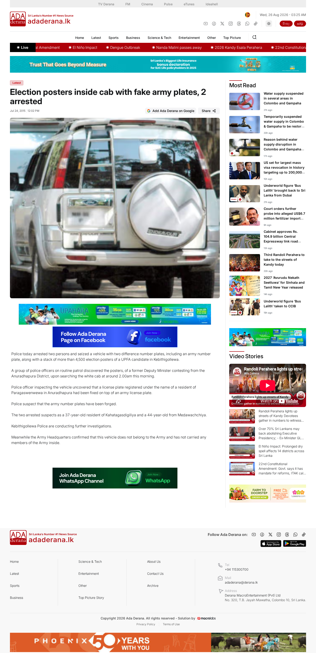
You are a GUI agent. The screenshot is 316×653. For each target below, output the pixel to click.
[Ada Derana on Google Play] (294, 543)
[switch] (269, 23)
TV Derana (106, 4)
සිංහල (286, 23)
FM (127, 4)
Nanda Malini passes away (161, 47)
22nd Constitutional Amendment (284, 47)
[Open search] (255, 37)
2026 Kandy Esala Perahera (220, 47)
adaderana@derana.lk (241, 582)
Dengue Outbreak (107, 47)
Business (16, 598)
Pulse (168, 4)
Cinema (147, 4)
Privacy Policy (145, 624)
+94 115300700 (236, 569)
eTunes (189, 4)
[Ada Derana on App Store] (270, 543)
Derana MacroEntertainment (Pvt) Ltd (265, 597)
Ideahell (212, 4)
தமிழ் (300, 23)
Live (24, 47)
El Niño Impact (67, 47)
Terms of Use (171, 624)
